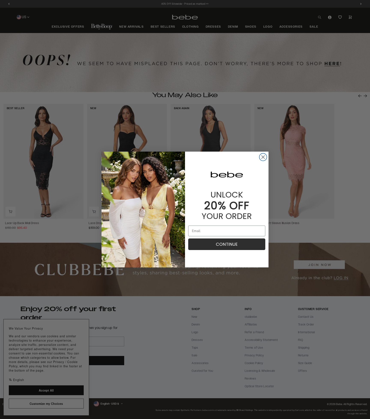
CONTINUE (227, 244)
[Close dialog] (263, 157)
